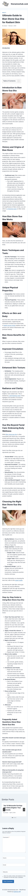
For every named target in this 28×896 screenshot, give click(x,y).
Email (4, 865)
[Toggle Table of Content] (17, 81)
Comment (6, 837)
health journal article (9, 325)
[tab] (12, 817)
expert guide (18, 580)
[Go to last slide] (4, 809)
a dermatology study (15, 395)
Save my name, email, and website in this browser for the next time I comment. (14, 876)
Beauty (4, 12)
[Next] (24, 809)
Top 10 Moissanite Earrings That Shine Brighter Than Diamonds (12, 808)
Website (5, 872)
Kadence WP (17, 891)
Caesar (5, 25)
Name (4, 858)
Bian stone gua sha (11, 434)
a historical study (12, 209)
